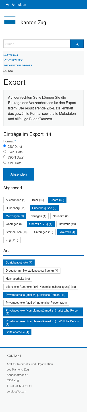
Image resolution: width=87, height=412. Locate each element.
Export (8, 70)
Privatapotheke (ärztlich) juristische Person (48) (35, 294)
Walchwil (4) (67, 232)
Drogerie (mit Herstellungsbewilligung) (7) (32, 270)
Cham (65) (57, 200)
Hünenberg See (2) (44, 208)
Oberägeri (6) (14, 224)
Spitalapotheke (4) (17, 332)
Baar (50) (38, 200)
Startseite (10, 54)
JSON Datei (16, 157)
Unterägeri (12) (43, 232)
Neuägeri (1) (38, 216)
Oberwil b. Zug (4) (40, 224)
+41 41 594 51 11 (20, 386)
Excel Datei (15, 152)
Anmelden (19, 4)
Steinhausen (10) (16, 232)
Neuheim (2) (60, 216)
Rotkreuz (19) (67, 224)
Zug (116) (12, 240)
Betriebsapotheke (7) (19, 262)
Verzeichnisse (13, 60)
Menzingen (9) (15, 216)
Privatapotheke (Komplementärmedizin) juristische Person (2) (42, 311)
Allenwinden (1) (15, 200)
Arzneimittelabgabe (17, 65)
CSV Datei (15, 146)
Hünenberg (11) (15, 208)
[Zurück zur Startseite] (43, 24)
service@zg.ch (16, 391)
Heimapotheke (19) (18, 278)
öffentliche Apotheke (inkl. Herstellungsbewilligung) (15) (41, 286)
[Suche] (77, 43)
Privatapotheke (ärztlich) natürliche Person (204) (36, 302)
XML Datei (15, 163)
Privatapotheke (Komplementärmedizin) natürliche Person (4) (42, 322)
